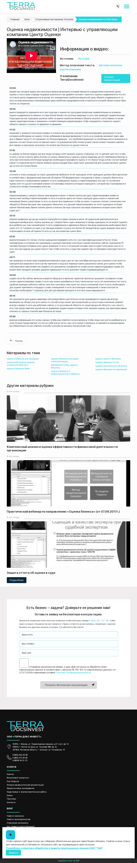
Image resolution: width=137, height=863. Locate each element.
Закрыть (13, 852)
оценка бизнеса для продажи (23, 358)
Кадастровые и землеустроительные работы (27, 792)
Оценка (10, 774)
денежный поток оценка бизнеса (64, 366)
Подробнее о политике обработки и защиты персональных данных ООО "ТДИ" (54, 848)
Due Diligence (13, 781)
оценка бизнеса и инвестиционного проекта (65, 372)
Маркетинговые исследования (20, 788)
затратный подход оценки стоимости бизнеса (21, 363)
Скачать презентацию (112, 78)
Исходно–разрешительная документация (25, 785)
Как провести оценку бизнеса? (21, 826)
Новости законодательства (18, 819)
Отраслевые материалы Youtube (54, 19)
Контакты (11, 802)
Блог (27, 19)
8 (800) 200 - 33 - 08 (98, 620)
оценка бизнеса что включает (111, 369)
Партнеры (11, 799)
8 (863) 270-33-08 (20, 758)
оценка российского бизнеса (111, 366)
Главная (14, 19)
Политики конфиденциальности (73, 672)
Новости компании (15, 816)
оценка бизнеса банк (18, 368)
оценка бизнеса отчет (107, 362)
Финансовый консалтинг (18, 778)
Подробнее (17, 580)
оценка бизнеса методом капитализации (64, 360)
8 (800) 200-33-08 (20, 755)
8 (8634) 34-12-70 (20, 760)
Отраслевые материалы (17, 823)
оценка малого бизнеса (108, 358)
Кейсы (10, 795)
